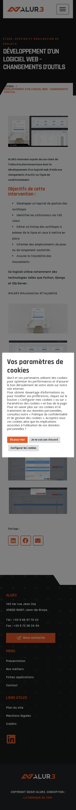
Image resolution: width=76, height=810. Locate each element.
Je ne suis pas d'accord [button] (44, 439)
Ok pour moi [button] (17, 440)
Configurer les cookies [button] (23, 448)
